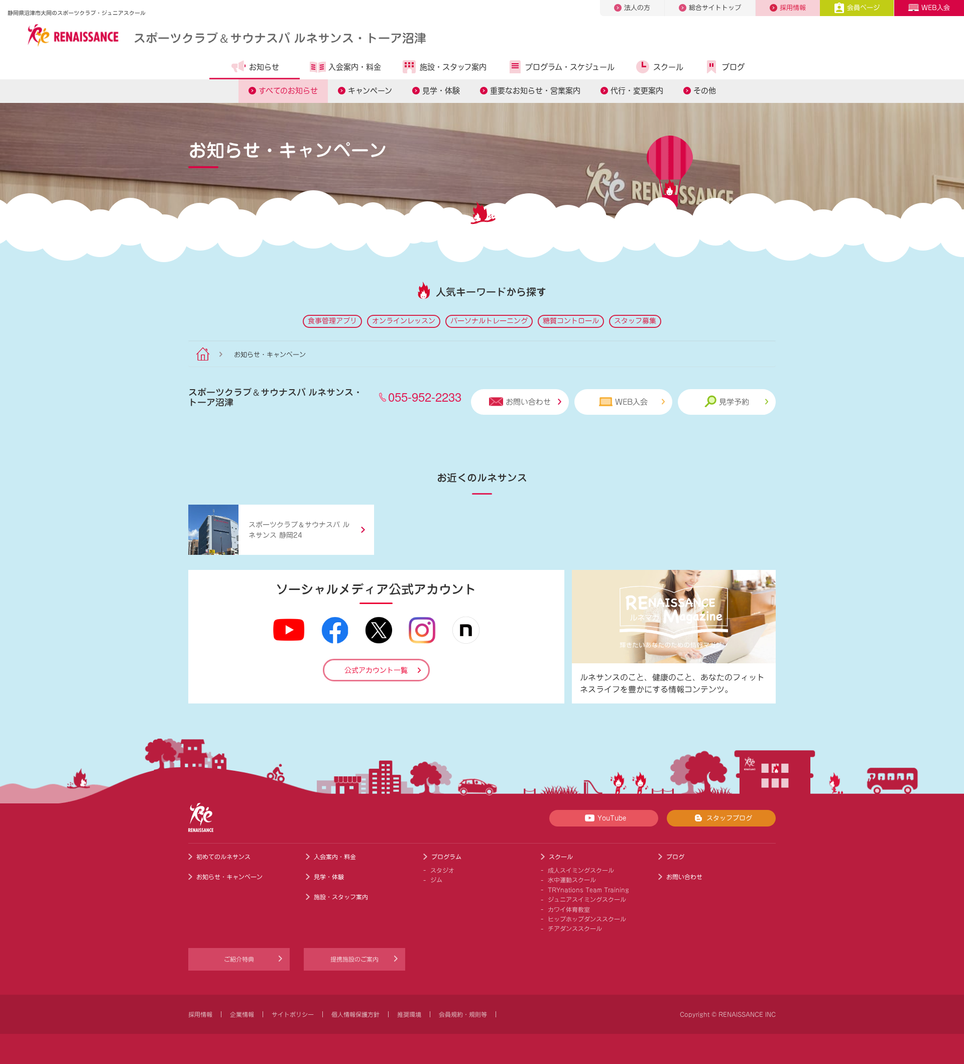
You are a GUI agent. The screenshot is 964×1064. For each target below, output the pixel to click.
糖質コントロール (571, 320)
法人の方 (637, 8)
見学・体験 (441, 90)
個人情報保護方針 (355, 1014)
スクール (668, 67)
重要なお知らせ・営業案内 (535, 90)
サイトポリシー (293, 1014)
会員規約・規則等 (463, 1014)
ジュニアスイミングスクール (587, 899)
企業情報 (242, 1014)
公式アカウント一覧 (376, 670)
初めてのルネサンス (223, 857)
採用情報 (793, 8)
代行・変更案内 (637, 90)
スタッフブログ (729, 818)
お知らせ (264, 67)
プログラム (446, 857)
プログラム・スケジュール (570, 67)
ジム (436, 880)
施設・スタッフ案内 (453, 67)
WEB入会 (935, 8)
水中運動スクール (572, 880)
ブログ (733, 67)
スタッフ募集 (635, 320)
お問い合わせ (528, 402)
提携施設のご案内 (354, 959)
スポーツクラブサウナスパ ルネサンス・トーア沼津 (280, 37)
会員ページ (863, 8)
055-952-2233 (424, 396)
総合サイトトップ (715, 8)
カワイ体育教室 (569, 909)
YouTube (611, 818)
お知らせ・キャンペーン (229, 877)
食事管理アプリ (332, 320)
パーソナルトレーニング (489, 320)
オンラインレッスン (403, 320)
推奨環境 (409, 1014)
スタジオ (442, 870)
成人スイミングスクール (581, 870)
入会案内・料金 (354, 67)
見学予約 (734, 402)
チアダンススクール (575, 928)
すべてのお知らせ (288, 90)
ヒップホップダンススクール (587, 919)
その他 (704, 90)
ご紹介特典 (239, 959)
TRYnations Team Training (588, 890)
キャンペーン (370, 90)
